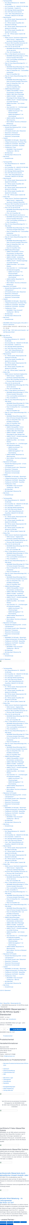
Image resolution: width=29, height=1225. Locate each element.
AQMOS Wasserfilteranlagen (12, 88)
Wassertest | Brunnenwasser (12, 134)
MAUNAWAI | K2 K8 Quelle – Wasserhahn (15, 140)
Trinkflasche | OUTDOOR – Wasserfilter (15, 143)
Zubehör (5, 138)
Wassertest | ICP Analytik (9, 125)
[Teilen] (17, 1222)
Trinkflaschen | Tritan (10, 147)
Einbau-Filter (6, 35)
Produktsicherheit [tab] (7, 1036)
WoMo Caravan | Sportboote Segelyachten (16, 37)
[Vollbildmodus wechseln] (10, 1222)
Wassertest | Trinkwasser (11, 132)
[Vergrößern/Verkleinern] (3, 1222)
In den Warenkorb (18, 1029)
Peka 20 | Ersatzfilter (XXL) (14, 87)
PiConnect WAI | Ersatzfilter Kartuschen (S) (16, 43)
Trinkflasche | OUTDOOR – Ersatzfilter (14, 145)
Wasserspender (7, 17)
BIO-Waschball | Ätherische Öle (13, 154)
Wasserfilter (7, 1003)
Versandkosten (12, 1019)
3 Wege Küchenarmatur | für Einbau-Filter (16, 142)
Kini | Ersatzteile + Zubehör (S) (13, 8)
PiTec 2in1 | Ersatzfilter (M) (13, 52)
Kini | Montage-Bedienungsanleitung (14, 10)
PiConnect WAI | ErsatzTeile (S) (15, 44)
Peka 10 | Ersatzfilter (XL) (13, 74)
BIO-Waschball (8, 153)
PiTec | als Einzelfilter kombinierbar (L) (16, 59)
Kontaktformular (9, 158)
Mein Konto (6, 156)
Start (1, 1003)
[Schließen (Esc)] (23, 1222)
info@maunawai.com (9, 1056)
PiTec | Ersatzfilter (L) (12, 61)
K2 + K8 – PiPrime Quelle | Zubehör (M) (15, 33)
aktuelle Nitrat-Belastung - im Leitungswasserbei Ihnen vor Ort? (11, 1200)
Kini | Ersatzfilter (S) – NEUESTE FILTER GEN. (16, 6)
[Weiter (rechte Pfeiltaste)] (10, 1224)
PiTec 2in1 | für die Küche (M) (12, 46)
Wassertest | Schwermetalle (12, 136)
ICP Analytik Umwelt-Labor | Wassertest (15, 131)
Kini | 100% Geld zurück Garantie (13, 11)
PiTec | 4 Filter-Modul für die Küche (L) (15, 54)
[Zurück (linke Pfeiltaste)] (3, 1224)
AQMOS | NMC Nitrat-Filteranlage (15, 94)
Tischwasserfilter (7, 1)
